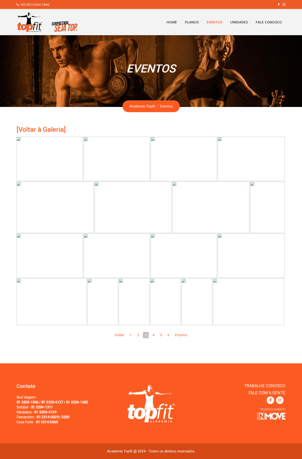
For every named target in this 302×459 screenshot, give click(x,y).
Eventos (214, 22)
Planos (192, 22)
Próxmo (181, 335)
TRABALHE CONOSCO (264, 385)
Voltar (119, 335)
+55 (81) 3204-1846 (34, 4)
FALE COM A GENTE (267, 392)
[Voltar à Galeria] (41, 129)
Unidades (239, 22)
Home (172, 22)
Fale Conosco (269, 22)
